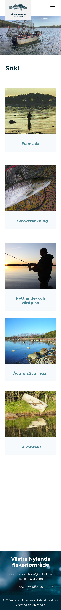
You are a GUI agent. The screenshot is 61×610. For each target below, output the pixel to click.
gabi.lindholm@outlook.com (35, 574)
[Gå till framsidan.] (18, 10)
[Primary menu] (53, 7)
